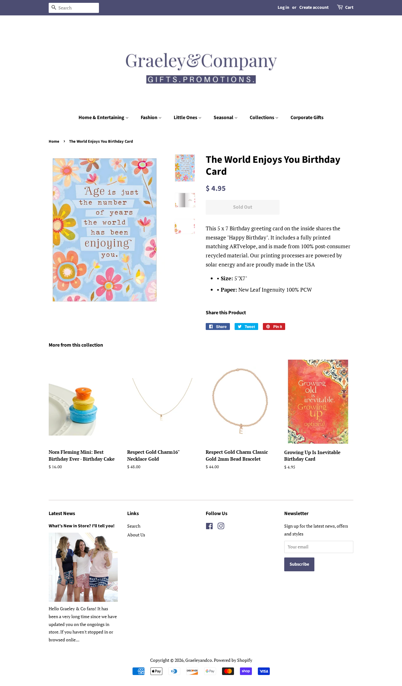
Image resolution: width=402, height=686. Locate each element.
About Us (136, 535)
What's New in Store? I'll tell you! (82, 526)
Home (54, 141)
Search (133, 526)
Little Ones (186, 117)
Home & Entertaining (102, 117)
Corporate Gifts (307, 117)
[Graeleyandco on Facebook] (209, 527)
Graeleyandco (198, 660)
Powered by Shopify (233, 660)
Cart (349, 7)
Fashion (149, 117)
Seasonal (224, 117)
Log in (283, 7)
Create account (314, 7)
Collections (262, 117)
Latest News (62, 513)
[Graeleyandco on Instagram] (220, 527)
